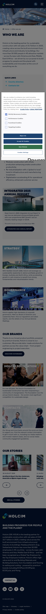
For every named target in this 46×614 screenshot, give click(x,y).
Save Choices (23, 147)
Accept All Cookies (23, 141)
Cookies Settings (23, 152)
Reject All (23, 135)
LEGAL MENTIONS (36, 109)
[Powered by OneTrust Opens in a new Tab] (35, 158)
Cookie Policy (24, 109)
